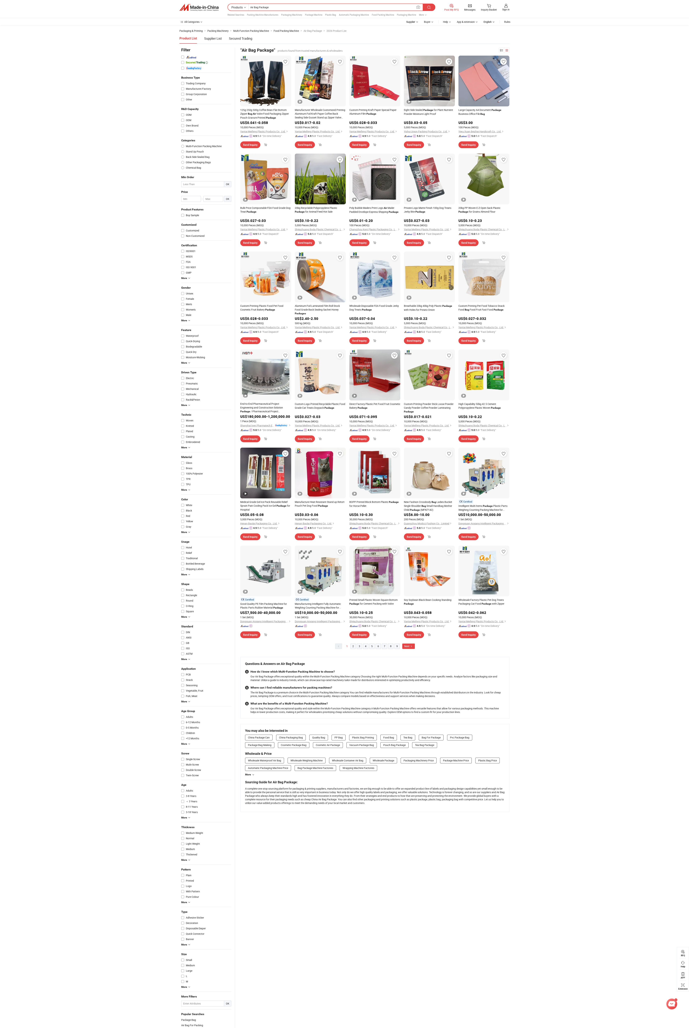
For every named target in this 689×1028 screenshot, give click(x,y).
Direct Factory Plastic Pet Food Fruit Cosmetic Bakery (374, 405)
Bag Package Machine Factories (315, 768)
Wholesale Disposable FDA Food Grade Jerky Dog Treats (374, 307)
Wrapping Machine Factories (358, 768)
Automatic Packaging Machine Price (268, 768)
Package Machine (313, 14)
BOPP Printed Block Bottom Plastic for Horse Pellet (374, 504)
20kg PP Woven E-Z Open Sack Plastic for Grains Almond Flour (479, 209)
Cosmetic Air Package (328, 745)
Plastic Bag (330, 14)
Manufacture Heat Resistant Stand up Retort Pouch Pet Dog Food (319, 503)
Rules (507, 22)
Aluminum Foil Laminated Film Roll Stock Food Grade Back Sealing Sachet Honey (317, 309)
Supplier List (213, 38)
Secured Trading (240, 38)
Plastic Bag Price (487, 760)
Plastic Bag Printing (363, 737)
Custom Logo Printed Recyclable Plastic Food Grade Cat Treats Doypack (320, 405)
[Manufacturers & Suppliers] (199, 7)
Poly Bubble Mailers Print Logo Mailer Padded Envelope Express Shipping (374, 209)
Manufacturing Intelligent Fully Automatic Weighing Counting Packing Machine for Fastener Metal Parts (318, 605)
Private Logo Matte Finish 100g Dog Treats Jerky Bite (427, 209)
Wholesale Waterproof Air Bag (264, 760)
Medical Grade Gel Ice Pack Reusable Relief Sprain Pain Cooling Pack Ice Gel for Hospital (265, 505)
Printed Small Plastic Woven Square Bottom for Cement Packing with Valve (373, 601)
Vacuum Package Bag (361, 745)
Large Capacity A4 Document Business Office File (479, 112)
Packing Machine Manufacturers (262, 14)
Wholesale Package (383, 760)
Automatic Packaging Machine (354, 14)
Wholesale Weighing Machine (306, 760)
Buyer (427, 22)
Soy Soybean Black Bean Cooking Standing (427, 601)
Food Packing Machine (383, 14)
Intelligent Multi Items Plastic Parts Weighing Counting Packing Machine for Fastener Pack (482, 508)
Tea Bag (407, 737)
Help (445, 22)
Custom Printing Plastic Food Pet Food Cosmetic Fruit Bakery (261, 307)
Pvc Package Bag (459, 737)
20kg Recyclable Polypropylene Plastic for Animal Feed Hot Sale (316, 209)
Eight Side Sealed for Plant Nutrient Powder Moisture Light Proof (428, 112)
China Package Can (259, 737)
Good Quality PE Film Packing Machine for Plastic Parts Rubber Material (263, 605)
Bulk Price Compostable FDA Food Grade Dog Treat (265, 209)
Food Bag (388, 737)
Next (407, 646)
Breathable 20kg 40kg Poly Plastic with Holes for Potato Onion (428, 307)
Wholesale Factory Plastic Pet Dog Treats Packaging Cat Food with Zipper (481, 601)
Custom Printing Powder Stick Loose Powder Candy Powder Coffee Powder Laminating (429, 407)
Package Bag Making (259, 745)
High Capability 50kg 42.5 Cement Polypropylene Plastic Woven (479, 405)
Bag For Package (431, 737)
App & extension (466, 22)
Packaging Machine (406, 14)
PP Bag (338, 737)
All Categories (192, 22)
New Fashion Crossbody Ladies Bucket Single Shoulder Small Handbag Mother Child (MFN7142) (428, 505)
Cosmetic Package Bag (293, 745)
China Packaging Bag (291, 737)
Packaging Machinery (291, 14)
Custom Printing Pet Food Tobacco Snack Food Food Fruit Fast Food (481, 307)
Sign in (506, 9)
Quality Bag (318, 737)
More (248, 774)
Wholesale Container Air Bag (347, 760)
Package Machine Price (456, 760)
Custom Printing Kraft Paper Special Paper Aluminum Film (373, 111)
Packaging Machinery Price (419, 760)
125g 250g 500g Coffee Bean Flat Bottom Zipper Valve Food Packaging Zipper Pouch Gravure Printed (264, 113)
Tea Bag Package (424, 745)
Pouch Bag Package (394, 745)
